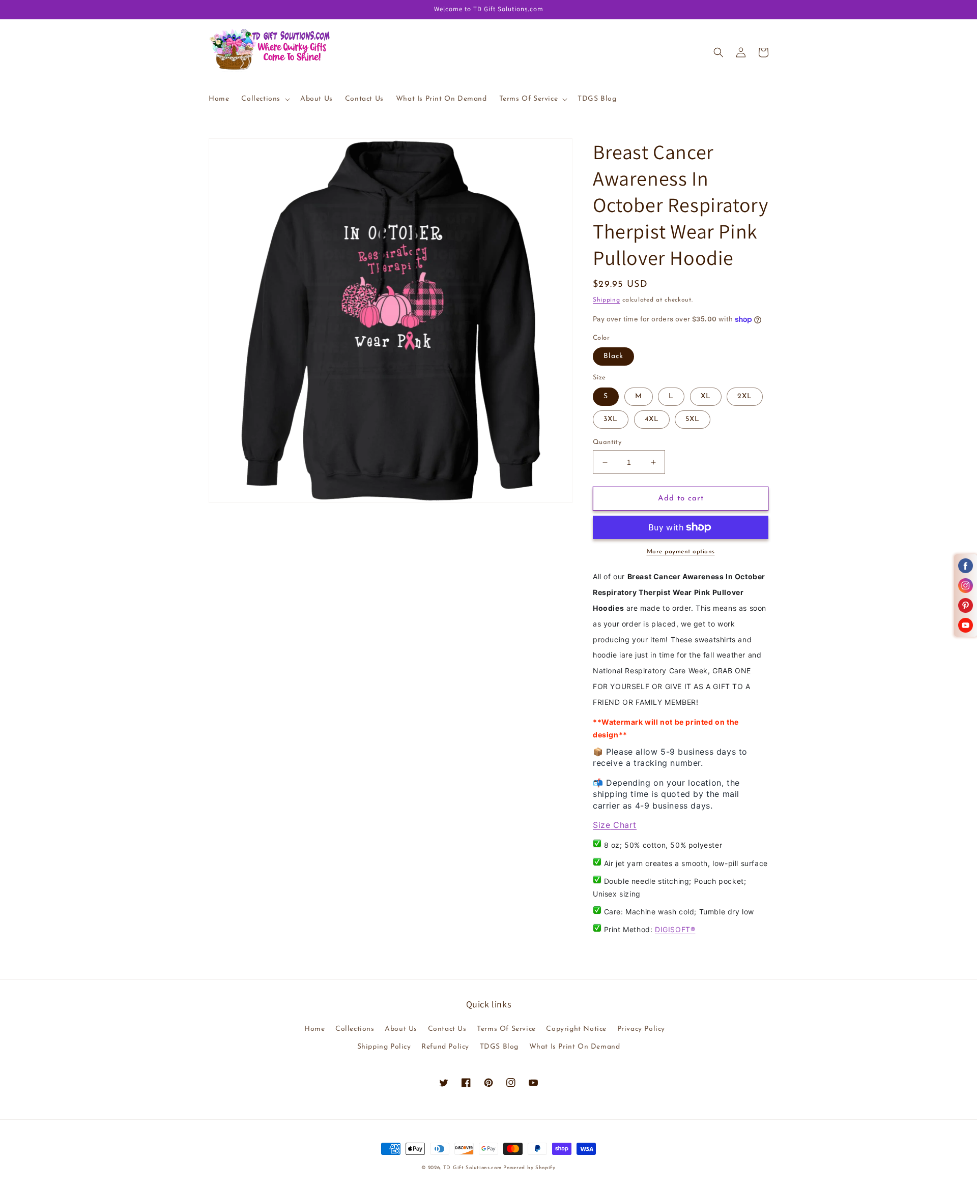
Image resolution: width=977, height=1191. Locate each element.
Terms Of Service (506, 1029)
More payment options (681, 552)
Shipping (606, 300)
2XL (744, 396)
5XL (692, 419)
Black (613, 356)
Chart (623, 825)
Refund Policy (445, 1047)
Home (314, 1029)
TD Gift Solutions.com (473, 1168)
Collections (355, 1029)
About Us (401, 1029)
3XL (611, 419)
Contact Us (447, 1029)
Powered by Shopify (529, 1168)
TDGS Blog (499, 1047)
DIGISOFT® (675, 929)
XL (706, 396)
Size (601, 825)
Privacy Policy (641, 1029)
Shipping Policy (384, 1047)
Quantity (607, 442)
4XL (652, 419)
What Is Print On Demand (574, 1047)
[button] (264, 99)
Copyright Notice (576, 1029)
